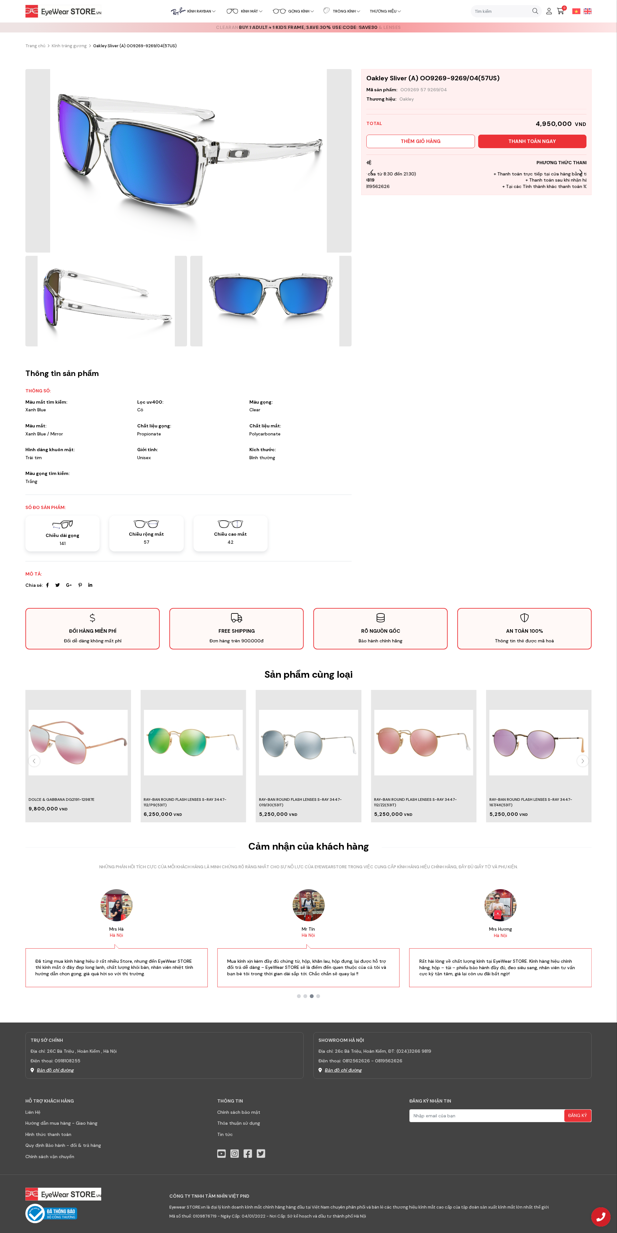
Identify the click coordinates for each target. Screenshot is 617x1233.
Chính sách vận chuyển (49, 1156)
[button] (580, 172)
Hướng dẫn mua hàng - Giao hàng (61, 1123)
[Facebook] (47, 585)
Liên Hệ (32, 1112)
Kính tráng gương (69, 46)
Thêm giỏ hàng (421, 141)
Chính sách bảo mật (238, 1112)
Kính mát (249, 11)
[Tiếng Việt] (574, 11)
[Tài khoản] (549, 11)
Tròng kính (344, 11)
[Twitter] (57, 585)
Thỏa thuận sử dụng (238, 1123)
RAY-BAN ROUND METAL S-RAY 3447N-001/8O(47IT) (537, 799)
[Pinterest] (80, 585)
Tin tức (225, 1134)
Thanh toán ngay (532, 141)
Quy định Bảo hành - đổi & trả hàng (63, 1145)
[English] (586, 11)
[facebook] (248, 1154)
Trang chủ (35, 46)
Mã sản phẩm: (382, 90)
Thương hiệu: (381, 99)
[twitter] (261, 1154)
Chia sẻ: (34, 585)
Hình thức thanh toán (48, 1134)
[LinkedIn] (90, 585)
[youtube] (221, 1154)
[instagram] (234, 1154)
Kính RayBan (199, 11)
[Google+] (69, 585)
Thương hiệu (383, 11)
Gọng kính (298, 11)
